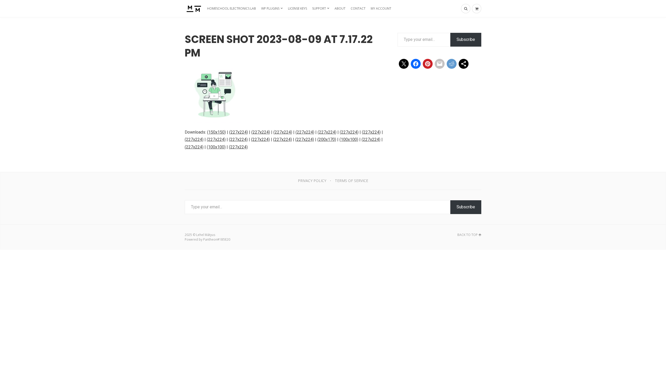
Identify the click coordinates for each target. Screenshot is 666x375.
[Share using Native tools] (464, 64)
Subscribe (466, 39)
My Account (381, 8)
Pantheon (210, 239)
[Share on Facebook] (416, 64)
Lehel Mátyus (205, 235)
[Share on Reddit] (452, 64)
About (340, 8)
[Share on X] (404, 64)
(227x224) (238, 132)
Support (319, 8)
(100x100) (349, 139)
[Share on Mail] (440, 64)
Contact (358, 8)
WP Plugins (270, 8)
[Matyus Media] (193, 8)
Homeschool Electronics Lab (231, 8)
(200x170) (326, 139)
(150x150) (216, 132)
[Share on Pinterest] (428, 64)
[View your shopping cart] (476, 8)
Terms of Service (351, 180)
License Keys (297, 8)
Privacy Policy (312, 180)
